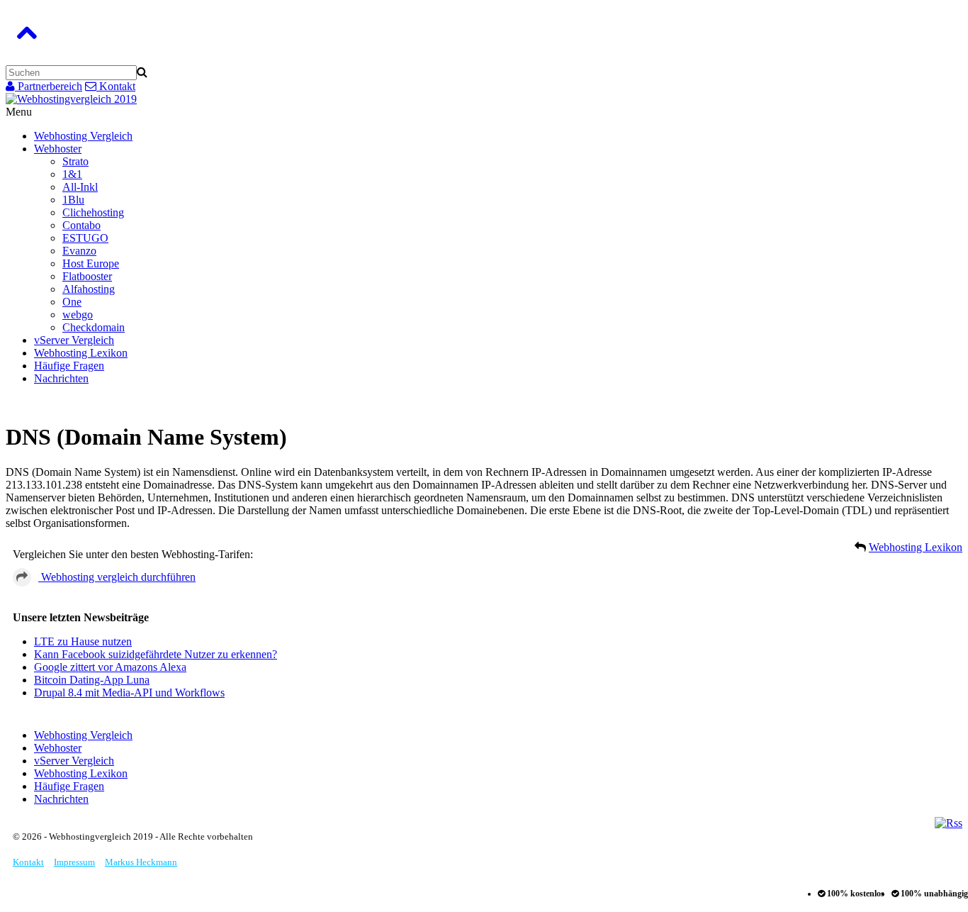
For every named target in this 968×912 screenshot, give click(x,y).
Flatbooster (87, 276)
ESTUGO (85, 238)
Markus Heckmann (141, 862)
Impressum (74, 862)
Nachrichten (61, 378)
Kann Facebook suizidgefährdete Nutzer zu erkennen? (155, 654)
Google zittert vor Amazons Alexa (110, 667)
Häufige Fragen (69, 366)
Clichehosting (93, 212)
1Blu (73, 200)
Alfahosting (88, 289)
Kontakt (115, 86)
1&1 (72, 174)
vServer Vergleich (74, 340)
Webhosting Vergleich (83, 136)
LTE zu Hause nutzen (83, 641)
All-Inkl (80, 187)
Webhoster (57, 149)
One (71, 302)
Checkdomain (93, 327)
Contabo (81, 225)
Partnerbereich (48, 86)
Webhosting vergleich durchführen (117, 577)
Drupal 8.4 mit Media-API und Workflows (129, 692)
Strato (75, 161)
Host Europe (90, 263)
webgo (77, 314)
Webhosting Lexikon (81, 353)
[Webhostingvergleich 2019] (71, 99)
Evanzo (79, 251)
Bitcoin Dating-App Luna (92, 680)
